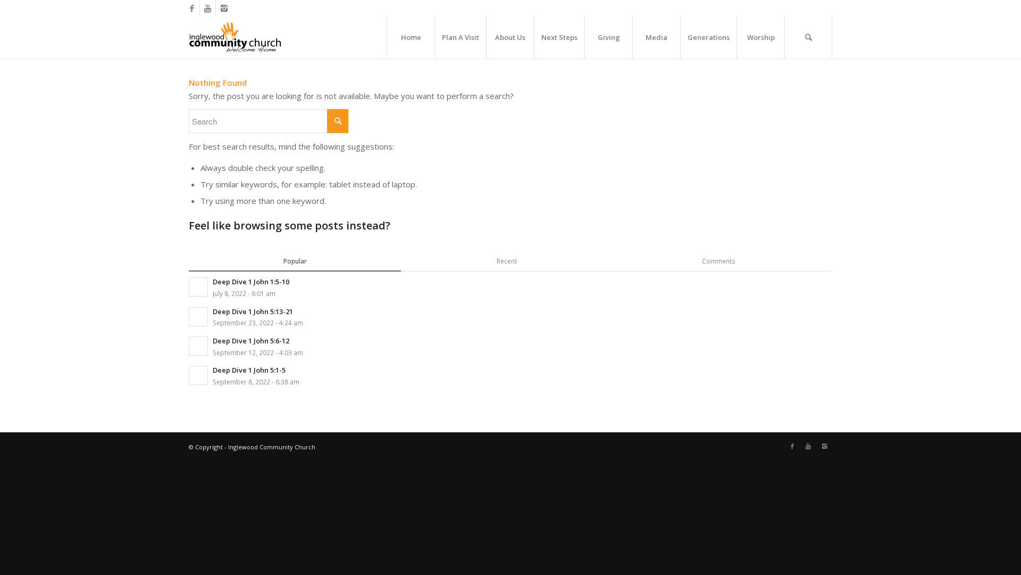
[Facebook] (191, 8)
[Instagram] (224, 8)
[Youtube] (207, 8)
